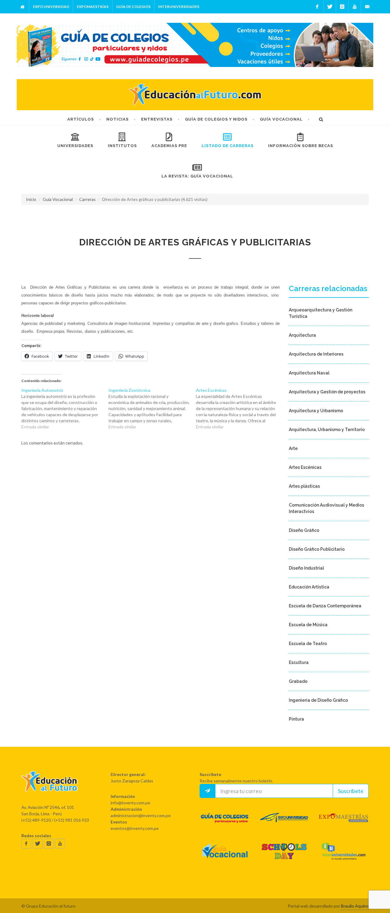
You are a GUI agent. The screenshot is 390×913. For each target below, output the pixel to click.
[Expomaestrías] (343, 823)
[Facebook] (317, 6)
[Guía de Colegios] (225, 823)
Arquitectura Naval (309, 372)
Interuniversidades (178, 6)
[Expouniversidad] (284, 823)
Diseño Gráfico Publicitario (317, 549)
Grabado (298, 681)
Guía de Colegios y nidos (216, 119)
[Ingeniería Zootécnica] (152, 408)
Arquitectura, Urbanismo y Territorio (327, 429)
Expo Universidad (51, 6)
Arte (293, 448)
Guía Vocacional (281, 119)
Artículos (80, 119)
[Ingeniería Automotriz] (64, 408)
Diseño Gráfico (304, 530)
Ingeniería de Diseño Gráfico (318, 700)
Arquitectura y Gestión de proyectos (327, 391)
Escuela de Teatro (308, 643)
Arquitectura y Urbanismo (316, 410)
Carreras (87, 199)
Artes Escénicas (305, 467)
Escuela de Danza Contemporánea (325, 605)
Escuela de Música (308, 624)
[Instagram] (342, 6)
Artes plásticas (304, 486)
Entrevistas (156, 119)
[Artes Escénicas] (239, 408)
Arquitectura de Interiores (316, 354)
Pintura (296, 719)
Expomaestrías (92, 6)
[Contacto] (367, 6)
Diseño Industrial (306, 568)
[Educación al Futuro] (49, 786)
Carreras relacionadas (328, 288)
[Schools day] (284, 856)
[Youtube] (355, 6)
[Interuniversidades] (343, 856)
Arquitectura (302, 335)
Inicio (31, 199)
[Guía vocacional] (225, 856)
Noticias (117, 119)
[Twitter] (330, 6)
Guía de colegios (133, 6)
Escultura (299, 662)
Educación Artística (309, 587)
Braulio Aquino (355, 905)
